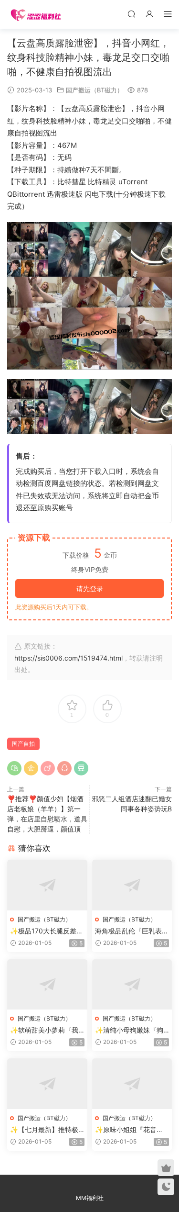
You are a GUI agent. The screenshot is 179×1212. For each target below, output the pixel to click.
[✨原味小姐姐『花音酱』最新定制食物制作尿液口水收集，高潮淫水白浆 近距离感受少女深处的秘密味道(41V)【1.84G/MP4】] (132, 1083)
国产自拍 (23, 743)
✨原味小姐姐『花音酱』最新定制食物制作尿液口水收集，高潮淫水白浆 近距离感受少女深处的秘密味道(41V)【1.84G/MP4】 (131, 1129)
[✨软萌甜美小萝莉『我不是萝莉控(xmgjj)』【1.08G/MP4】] (47, 984)
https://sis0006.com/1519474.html (68, 658)
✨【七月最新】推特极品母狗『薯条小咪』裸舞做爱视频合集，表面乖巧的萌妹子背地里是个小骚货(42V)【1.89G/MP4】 (47, 1129)
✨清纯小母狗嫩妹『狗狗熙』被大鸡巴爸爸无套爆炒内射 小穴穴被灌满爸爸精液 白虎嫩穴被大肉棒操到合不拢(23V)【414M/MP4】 (131, 1030)
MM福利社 (90, 1197)
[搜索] (131, 13)
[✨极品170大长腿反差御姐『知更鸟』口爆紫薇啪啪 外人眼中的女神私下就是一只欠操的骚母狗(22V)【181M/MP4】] (47, 885)
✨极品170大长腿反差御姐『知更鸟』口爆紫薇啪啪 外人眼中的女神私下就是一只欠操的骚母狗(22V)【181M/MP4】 (47, 931)
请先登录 (89, 588)
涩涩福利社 (35, 14)
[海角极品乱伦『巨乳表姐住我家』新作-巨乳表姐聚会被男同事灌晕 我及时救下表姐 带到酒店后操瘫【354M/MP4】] (132, 885)
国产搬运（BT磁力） (94, 90)
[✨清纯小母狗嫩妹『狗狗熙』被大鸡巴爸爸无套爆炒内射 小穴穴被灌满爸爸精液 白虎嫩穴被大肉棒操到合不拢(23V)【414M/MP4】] (132, 984)
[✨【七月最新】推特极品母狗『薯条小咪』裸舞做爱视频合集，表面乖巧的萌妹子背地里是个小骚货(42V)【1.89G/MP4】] (47, 1083)
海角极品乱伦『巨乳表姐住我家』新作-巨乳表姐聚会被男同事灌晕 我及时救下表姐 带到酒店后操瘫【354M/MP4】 (131, 931)
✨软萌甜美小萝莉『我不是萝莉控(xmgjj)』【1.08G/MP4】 (46, 1030)
